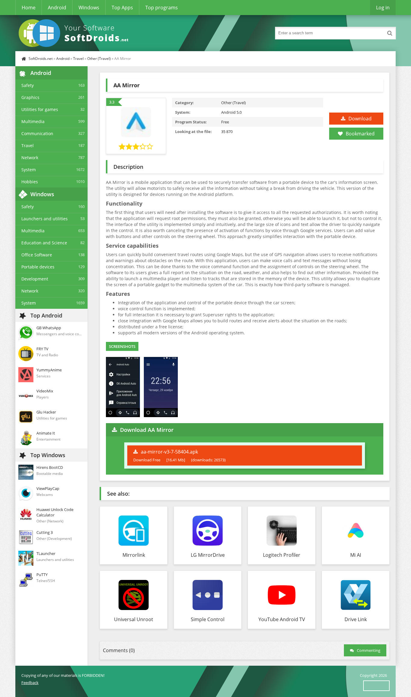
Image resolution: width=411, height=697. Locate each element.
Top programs (161, 7)
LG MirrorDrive (208, 555)
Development (34, 279)
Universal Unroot (133, 619)
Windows (89, 7)
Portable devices (37, 267)
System (28, 169)
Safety (27, 85)
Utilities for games (39, 109)
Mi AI (355, 555)
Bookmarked (360, 133)
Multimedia (33, 121)
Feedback (30, 682)
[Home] (75, 33)
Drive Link (356, 619)
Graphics (30, 97)
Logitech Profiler (281, 555)
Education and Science (44, 243)
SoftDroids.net (41, 58)
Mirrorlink (133, 555)
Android (57, 7)
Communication (37, 133)
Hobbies (29, 181)
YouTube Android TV (281, 619)
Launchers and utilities (44, 218)
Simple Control (207, 619)
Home (29, 7)
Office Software (36, 255)
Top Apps (122, 7)
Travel (78, 58)
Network (29, 157)
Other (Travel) (99, 58)
